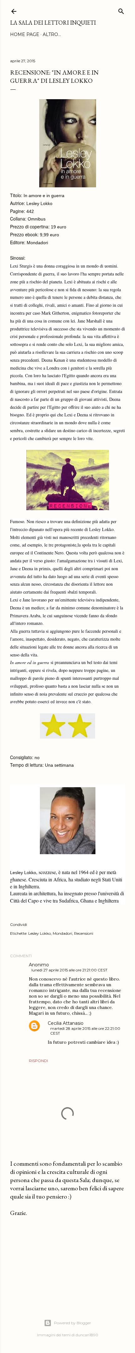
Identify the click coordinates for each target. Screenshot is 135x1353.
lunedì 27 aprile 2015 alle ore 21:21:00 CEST (69, 970)
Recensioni (83, 933)
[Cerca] (121, 10)
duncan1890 (87, 1334)
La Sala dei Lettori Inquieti (53, 22)
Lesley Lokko (39, 933)
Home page (24, 34)
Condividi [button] (18, 924)
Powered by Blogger (72, 1322)
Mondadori (62, 933)
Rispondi (38, 1060)
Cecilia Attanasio (66, 1023)
